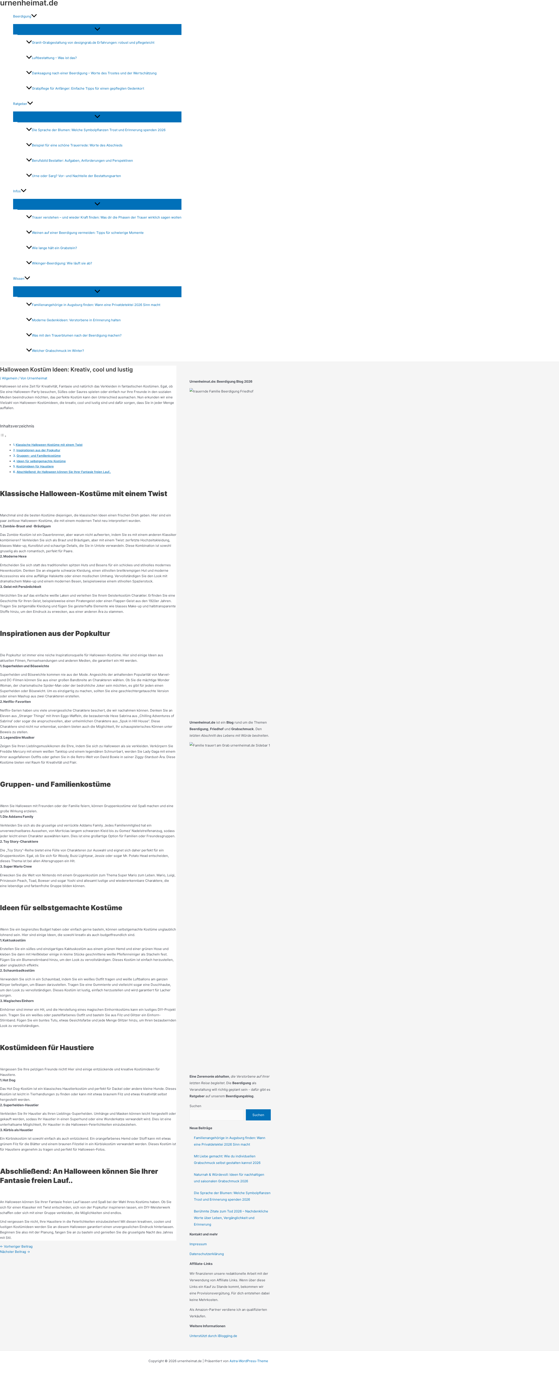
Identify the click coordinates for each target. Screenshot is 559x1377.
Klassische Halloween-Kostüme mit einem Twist (49, 444)
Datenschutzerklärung (207, 1254)
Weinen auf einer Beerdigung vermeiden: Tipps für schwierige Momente (88, 233)
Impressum (198, 1244)
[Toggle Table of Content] (3, 436)
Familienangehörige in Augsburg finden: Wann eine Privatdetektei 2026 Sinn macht (96, 305)
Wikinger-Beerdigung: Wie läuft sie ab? (62, 263)
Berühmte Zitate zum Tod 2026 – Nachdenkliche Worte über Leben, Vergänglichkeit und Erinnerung (231, 1217)
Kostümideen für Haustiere (35, 466)
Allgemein (9, 378)
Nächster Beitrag (15, 1252)
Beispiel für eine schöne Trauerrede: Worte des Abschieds (77, 145)
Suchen (195, 1106)
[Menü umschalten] (97, 29)
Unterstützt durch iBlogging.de (213, 1336)
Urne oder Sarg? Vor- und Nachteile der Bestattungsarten (76, 176)
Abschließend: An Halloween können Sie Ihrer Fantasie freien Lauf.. (64, 472)
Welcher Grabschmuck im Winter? (58, 351)
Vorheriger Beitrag (16, 1246)
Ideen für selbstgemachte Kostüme (41, 461)
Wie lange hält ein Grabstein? (54, 248)
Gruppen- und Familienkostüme (39, 455)
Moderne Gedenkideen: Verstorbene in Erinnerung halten (76, 320)
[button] (34, 16)
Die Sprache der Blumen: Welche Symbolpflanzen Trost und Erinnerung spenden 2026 (99, 130)
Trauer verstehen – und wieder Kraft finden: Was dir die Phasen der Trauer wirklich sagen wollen (106, 217)
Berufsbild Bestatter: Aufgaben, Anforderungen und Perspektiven (82, 160)
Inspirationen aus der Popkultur (38, 450)
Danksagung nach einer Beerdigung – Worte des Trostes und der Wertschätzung (94, 73)
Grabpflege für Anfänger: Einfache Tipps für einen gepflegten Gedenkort (88, 88)
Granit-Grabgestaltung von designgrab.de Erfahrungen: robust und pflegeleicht (93, 42)
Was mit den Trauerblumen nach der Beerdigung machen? (77, 335)
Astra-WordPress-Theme (248, 1361)
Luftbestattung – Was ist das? (54, 58)
